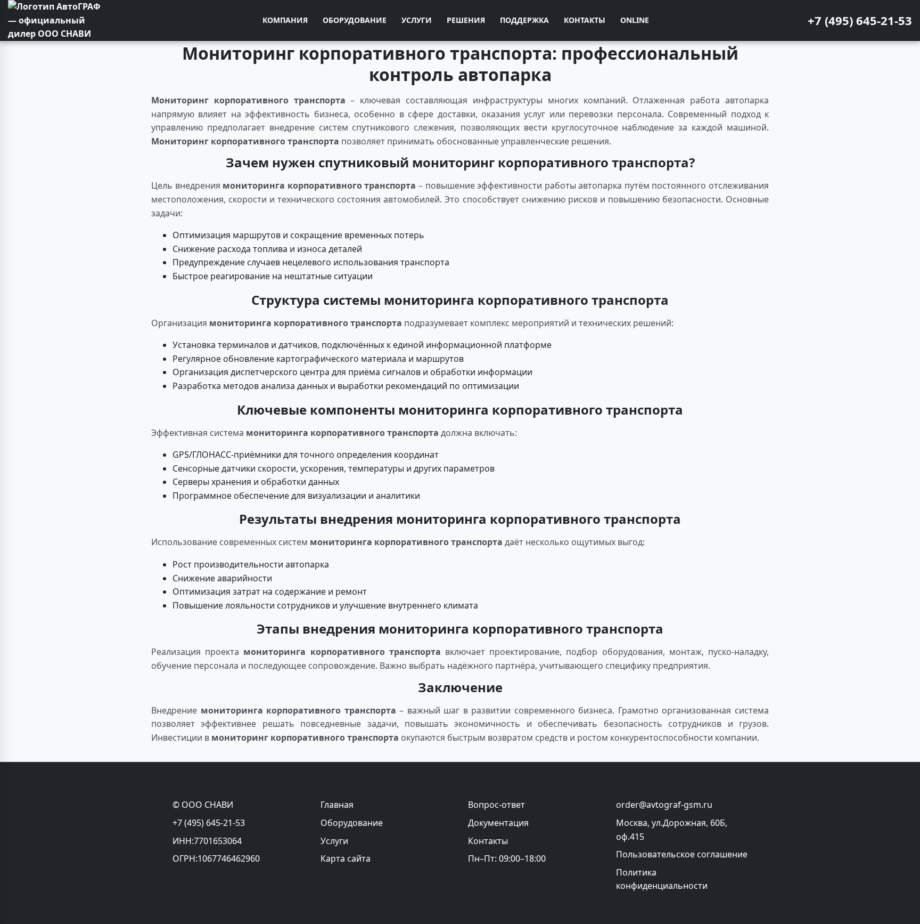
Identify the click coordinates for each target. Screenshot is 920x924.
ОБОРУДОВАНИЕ (355, 20)
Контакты (488, 841)
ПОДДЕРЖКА (524, 20)
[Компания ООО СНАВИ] (56, 20)
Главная (337, 804)
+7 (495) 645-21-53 (860, 20)
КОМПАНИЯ (285, 20)
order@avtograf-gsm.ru (664, 804)
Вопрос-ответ (496, 804)
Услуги (334, 841)
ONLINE (634, 20)
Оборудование (352, 823)
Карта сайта (346, 858)
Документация (498, 823)
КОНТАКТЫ (584, 20)
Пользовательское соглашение (682, 854)
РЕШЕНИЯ (466, 20)
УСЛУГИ (416, 20)
